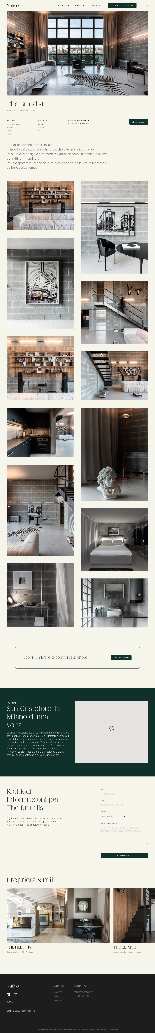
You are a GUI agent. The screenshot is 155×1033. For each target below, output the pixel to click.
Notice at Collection (89, 1030)
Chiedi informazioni (138, 122)
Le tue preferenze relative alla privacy (67, 1030)
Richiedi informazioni (124, 855)
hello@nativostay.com (83, 992)
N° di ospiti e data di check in (109, 823)
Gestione (80, 5)
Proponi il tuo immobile (122, 5)
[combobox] (113, 816)
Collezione (63, 5)
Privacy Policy (102, 1030)
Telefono (103, 811)
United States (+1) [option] (107, 817)
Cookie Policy (113, 1030)
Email (103, 801)
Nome (103, 790)
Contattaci (96, 5)
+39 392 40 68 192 (82, 996)
